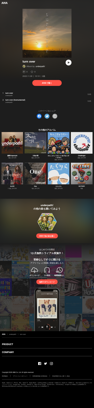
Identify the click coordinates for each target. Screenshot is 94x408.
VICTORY (81, 186)
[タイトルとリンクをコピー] (54, 116)
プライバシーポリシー (20, 376)
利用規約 (5, 376)
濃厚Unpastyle (12, 155)
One (35, 186)
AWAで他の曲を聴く (47, 236)
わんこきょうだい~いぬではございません (58, 156)
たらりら (59, 186)
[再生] (68, 62)
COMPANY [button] (8, 352)
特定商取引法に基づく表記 (61, 376)
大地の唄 (35, 155)
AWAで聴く (47, 82)
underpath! (40, 66)
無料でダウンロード (47, 282)
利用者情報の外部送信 (40, 376)
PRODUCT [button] (7, 344)
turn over (23, 334)
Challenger (82, 155)
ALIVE (12, 186)
